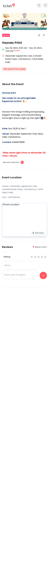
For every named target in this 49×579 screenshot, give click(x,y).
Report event (41, 247)
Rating (7, 256)
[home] (9, 5)
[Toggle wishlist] (45, 35)
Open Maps (39, 233)
